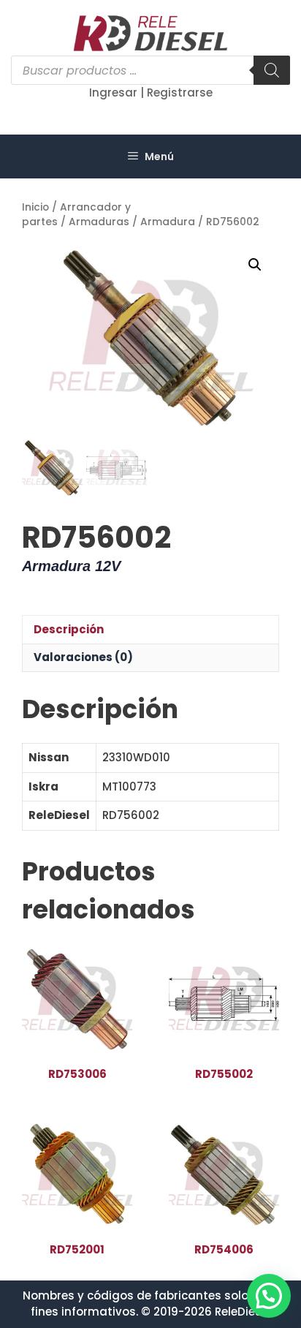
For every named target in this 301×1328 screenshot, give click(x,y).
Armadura (167, 222)
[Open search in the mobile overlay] (150, 70)
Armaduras (99, 222)
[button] (255, 265)
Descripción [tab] (69, 629)
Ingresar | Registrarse (151, 92)
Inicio (35, 207)
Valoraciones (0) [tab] (83, 657)
